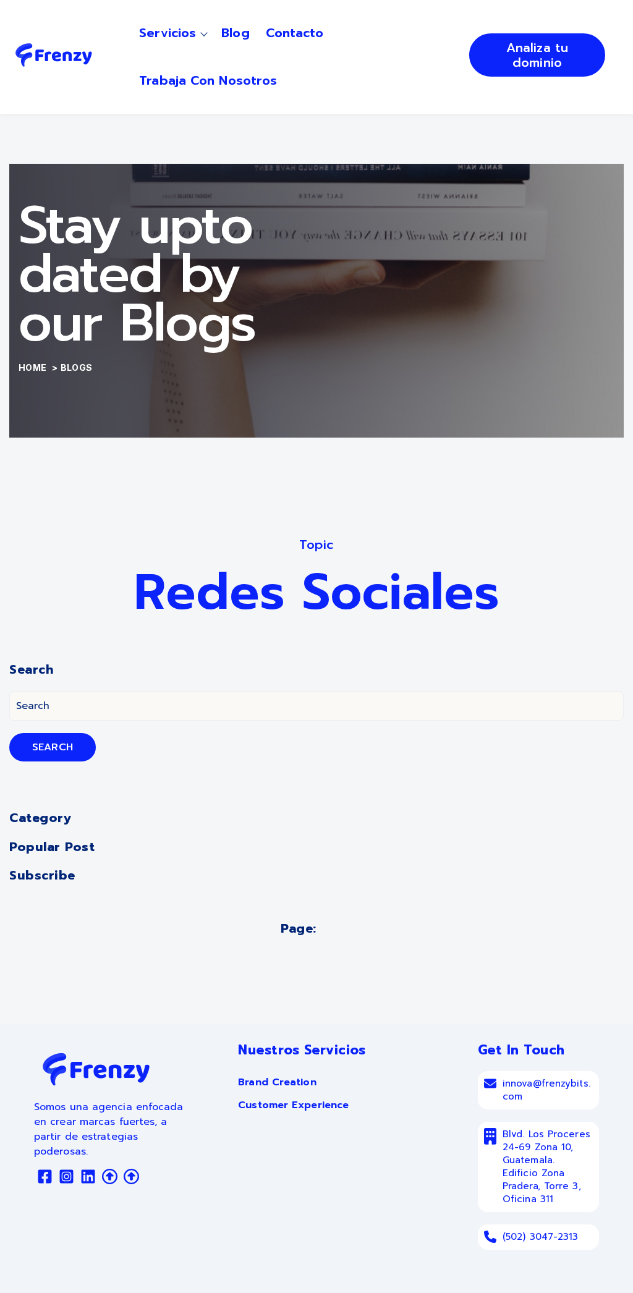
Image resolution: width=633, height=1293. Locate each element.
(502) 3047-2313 (541, 1237)
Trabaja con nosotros (208, 80)
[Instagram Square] (66, 1179)
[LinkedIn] (88, 1179)
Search (52, 747)
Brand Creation (277, 1082)
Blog (235, 32)
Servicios (167, 32)
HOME (34, 367)
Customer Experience (293, 1105)
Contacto (295, 32)
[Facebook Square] (45, 1179)
